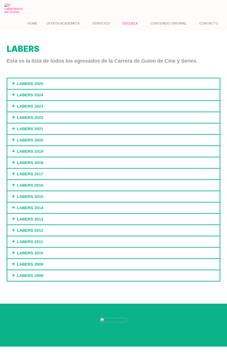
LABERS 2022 (30, 117)
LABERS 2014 (30, 208)
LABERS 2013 (30, 219)
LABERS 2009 (30, 264)
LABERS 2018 (30, 162)
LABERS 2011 (30, 241)
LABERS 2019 (30, 151)
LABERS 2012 (30, 230)
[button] (113, 83)
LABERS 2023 (30, 106)
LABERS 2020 (30, 140)
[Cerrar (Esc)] (35, 350)
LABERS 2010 (30, 253)
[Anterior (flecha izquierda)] (4, 356)
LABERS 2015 (30, 196)
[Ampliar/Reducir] (4, 350)
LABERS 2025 (30, 83)
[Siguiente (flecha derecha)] (15, 356)
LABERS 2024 (30, 95)
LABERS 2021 (30, 129)
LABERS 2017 (30, 174)
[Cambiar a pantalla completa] (15, 350)
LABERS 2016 (30, 185)
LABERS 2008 (30, 275)
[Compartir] (25, 350)
